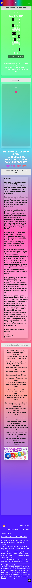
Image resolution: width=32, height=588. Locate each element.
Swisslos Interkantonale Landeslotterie (12, 574)
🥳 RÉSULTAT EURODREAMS (11, 3)
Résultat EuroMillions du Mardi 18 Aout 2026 (14, 537)
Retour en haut (24, 526)
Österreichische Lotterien (14, 570)
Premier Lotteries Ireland (14, 565)
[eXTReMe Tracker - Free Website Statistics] (29, 580)
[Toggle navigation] (29, 2)
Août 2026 (26, 529)
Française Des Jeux (18, 561)
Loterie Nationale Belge (8, 567)
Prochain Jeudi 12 (6, 533)
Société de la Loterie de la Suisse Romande (13, 572)
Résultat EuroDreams (13, 529)
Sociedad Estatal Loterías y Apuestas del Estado (15, 563)
